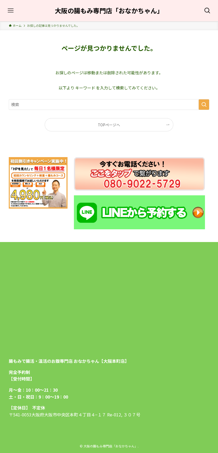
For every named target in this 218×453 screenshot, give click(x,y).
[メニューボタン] (10, 10)
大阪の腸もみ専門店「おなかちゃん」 (109, 10)
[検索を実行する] (204, 104)
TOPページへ (109, 124)
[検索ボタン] (207, 10)
